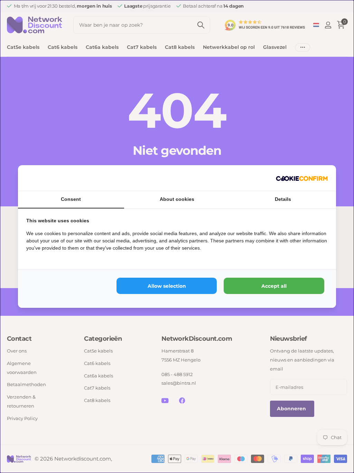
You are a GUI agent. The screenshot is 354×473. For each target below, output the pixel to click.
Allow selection (167, 286)
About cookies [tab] (177, 199)
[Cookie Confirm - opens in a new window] (302, 177)
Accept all (274, 286)
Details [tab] (283, 199)
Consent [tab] (71, 199)
